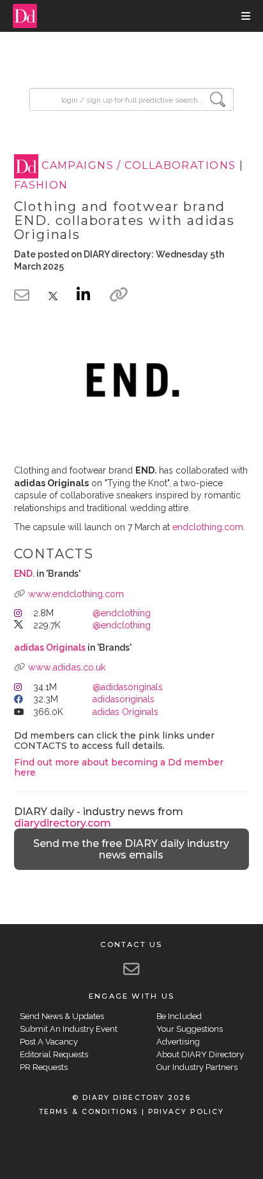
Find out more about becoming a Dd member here (118, 767)
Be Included (179, 1016)
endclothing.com (207, 527)
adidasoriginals (123, 699)
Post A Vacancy (49, 1041)
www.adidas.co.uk (67, 667)
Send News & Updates (62, 1016)
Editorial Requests (54, 1054)
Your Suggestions (189, 1029)
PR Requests (44, 1067)
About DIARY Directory (200, 1054)
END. (24, 573)
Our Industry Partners (196, 1067)
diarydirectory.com (62, 823)
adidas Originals (50, 647)
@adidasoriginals (128, 687)
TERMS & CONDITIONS (88, 1112)
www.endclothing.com (76, 593)
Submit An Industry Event (68, 1029)
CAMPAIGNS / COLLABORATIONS (138, 166)
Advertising (178, 1041)
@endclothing (122, 613)
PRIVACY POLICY (186, 1112)
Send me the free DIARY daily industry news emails (131, 849)
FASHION (41, 185)
